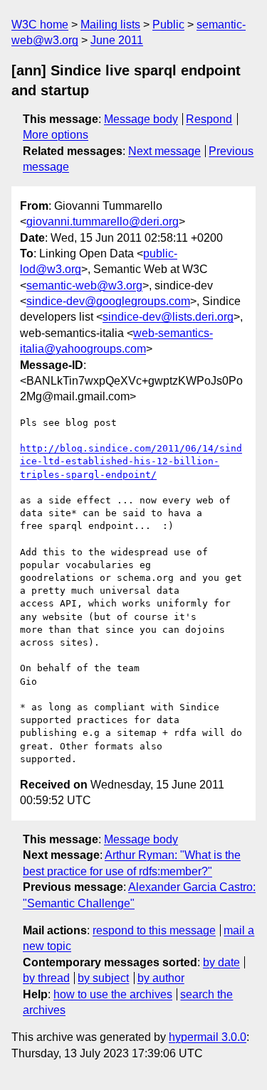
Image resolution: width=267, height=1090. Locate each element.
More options (55, 135)
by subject (103, 978)
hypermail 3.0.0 (207, 1037)
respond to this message (154, 930)
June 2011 (116, 40)
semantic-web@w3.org (84, 285)
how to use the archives (112, 994)
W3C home (39, 24)
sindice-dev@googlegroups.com (108, 301)
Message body (141, 119)
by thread (46, 978)
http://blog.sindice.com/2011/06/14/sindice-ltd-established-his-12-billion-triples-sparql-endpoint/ (131, 461)
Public (168, 24)
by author (160, 978)
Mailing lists (110, 24)
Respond (209, 119)
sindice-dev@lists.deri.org (168, 317)
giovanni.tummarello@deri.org (102, 221)
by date (221, 962)
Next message (164, 151)
